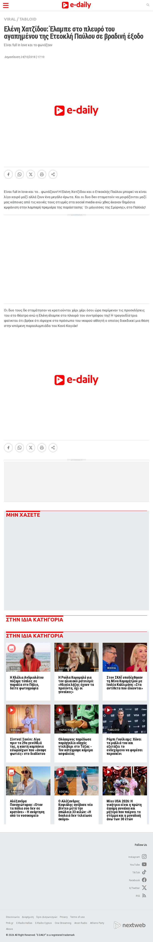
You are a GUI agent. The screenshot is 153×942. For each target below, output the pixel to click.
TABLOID (27, 19)
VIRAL (10, 19)
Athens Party (97, 923)
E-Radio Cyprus (43, 923)
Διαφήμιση (28, 917)
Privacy (64, 917)
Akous (9, 929)
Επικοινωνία (13, 917)
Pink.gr (10, 923)
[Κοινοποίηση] (53, 174)
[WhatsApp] (19, 174)
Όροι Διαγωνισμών (46, 917)
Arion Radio (81, 923)
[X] (30, 174)
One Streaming (63, 923)
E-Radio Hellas (24, 923)
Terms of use (77, 917)
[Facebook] (8, 174)
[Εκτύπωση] (41, 174)
